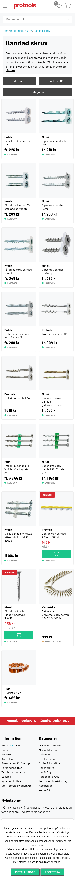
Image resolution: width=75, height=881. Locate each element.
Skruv (28, 30)
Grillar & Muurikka (49, 763)
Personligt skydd (49, 776)
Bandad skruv (42, 30)
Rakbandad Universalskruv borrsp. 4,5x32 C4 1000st (56, 615)
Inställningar (25, 872)
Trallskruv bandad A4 (17, 398)
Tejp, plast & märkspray (53, 781)
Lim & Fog (45, 772)
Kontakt (6, 754)
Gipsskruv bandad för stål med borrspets (17, 207)
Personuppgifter (11, 767)
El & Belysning (47, 758)
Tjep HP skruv (12, 692)
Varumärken (46, 790)
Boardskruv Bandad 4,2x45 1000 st (54, 535)
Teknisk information (13, 772)
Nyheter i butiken (11, 781)
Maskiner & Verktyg (50, 745)
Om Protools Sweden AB (16, 785)
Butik (4, 750)
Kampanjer (45, 785)
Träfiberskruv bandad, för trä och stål (17, 335)
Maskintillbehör (48, 750)
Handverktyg (46, 767)
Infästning (16, 30)
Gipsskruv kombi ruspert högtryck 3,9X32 (14, 615)
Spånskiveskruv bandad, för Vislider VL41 (53, 469)
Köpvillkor (7, 758)
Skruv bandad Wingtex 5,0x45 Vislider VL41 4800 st (18, 537)
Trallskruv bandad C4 (54, 333)
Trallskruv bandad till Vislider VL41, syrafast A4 (17, 469)
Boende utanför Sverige (16, 763)
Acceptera (52, 872)
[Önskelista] (61, 6)
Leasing (6, 776)
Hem (5, 30)
